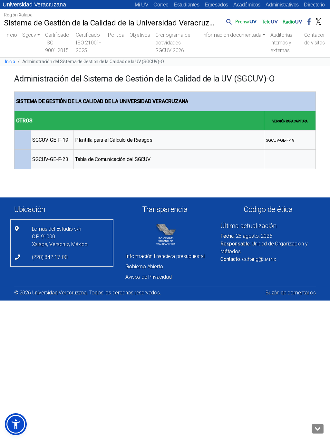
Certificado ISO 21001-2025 (88, 42)
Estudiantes (186, 4)
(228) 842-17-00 (50, 257)
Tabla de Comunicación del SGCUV (112, 159)
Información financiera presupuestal (164, 256)
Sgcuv (29, 35)
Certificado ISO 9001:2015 (57, 42)
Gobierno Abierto (144, 266)
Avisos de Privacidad (148, 277)
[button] (228, 21)
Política (116, 35)
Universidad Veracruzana (34, 4)
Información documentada (231, 35)
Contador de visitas (314, 39)
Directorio (314, 4)
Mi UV (141, 4)
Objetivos (140, 35)
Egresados (216, 4)
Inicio (11, 35)
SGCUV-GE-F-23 (50, 159)
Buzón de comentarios (291, 293)
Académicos (246, 4)
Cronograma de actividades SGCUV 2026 (172, 42)
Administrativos (282, 4)
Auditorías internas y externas (281, 42)
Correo (161, 4)
